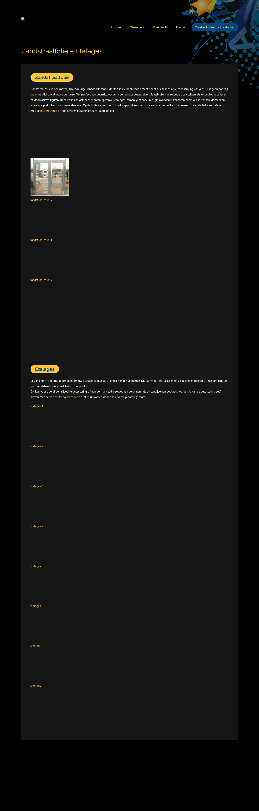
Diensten (137, 27)
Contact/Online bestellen (215, 27)
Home (116, 27)
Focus (180, 27)
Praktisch (160, 27)
